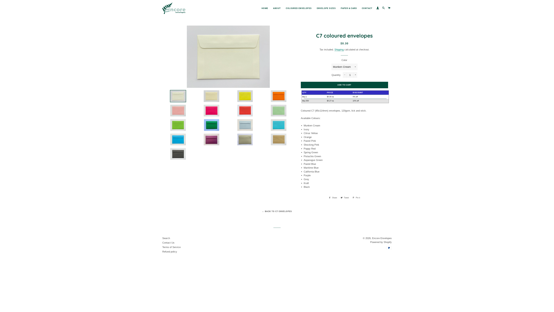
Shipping (339, 49)
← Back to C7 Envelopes (277, 211)
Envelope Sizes (326, 8)
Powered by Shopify (381, 242)
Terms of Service (171, 247)
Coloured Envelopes (299, 8)
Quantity (336, 75)
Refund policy (169, 251)
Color (344, 60)
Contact (367, 8)
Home (265, 8)
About (277, 8)
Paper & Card (349, 8)
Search (166, 238)
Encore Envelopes (382, 238)
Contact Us (168, 242)
